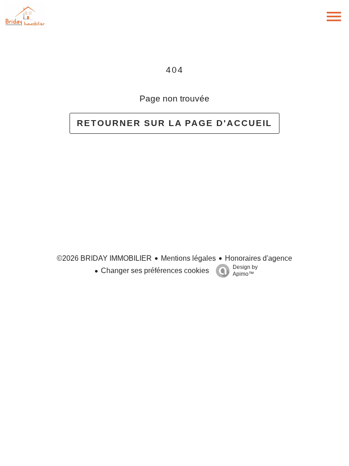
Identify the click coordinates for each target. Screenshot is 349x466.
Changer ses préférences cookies (155, 270)
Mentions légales (188, 258)
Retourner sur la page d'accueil (174, 123)
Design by (245, 270)
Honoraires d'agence (258, 258)
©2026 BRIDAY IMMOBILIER (104, 258)
